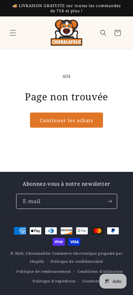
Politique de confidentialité (77, 261)
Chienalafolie (38, 253)
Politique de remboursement (43, 271)
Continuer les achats (66, 120)
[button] (13, 33)
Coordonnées (94, 281)
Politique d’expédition (54, 281)
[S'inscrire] (110, 201)
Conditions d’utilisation (100, 271)
